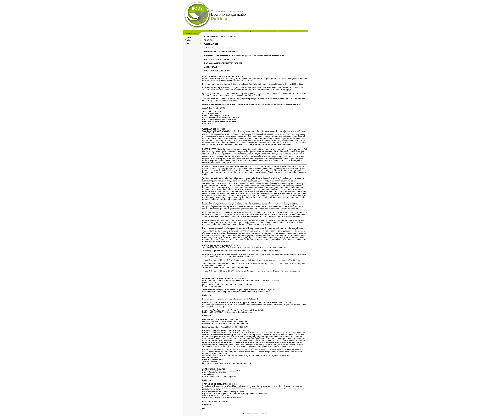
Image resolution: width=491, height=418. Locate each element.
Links (187, 43)
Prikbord (188, 37)
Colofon (188, 40)
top (203, 409)
